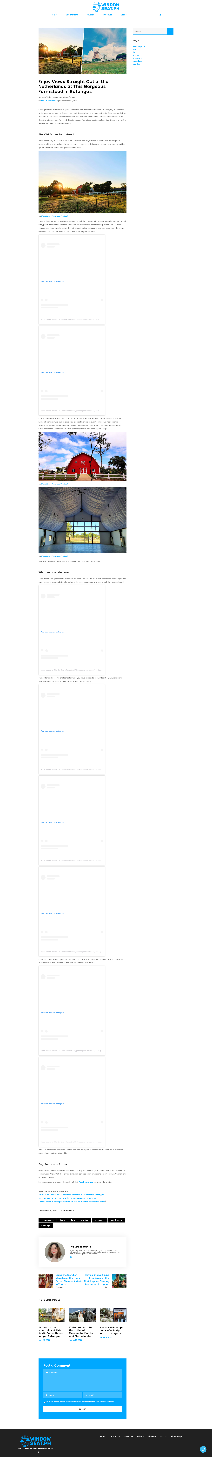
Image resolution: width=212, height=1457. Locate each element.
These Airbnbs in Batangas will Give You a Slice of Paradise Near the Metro (72, 1201)
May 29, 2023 (44, 1340)
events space (47, 1220)
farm (62, 1220)
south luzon (116, 1220)
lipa (73, 1220)
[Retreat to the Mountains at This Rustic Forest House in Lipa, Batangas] (52, 1315)
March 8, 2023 (106, 1337)
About (103, 1436)
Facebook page (86, 1182)
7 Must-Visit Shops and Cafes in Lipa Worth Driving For (111, 1330)
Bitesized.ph (176, 1436)
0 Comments (68, 1210)
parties (84, 1220)
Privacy (140, 1436)
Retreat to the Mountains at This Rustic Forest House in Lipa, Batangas (51, 1332)
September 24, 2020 (48, 1210)
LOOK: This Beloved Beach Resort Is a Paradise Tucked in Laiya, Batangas (71, 1195)
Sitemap (152, 1436)
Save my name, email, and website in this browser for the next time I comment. (80, 1402)
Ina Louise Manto (49, 100)
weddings (45, 1225)
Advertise (128, 1436)
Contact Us (115, 1436)
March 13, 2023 (75, 1340)
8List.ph (163, 1436)
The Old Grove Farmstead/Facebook (54, 216)
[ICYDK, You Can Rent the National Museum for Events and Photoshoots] (82, 1315)
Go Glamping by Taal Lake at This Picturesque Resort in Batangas (68, 1198)
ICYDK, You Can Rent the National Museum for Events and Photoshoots (81, 1332)
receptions (100, 1220)
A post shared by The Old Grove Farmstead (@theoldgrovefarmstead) (68, 319)
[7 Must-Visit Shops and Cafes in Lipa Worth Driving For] (113, 1315)
